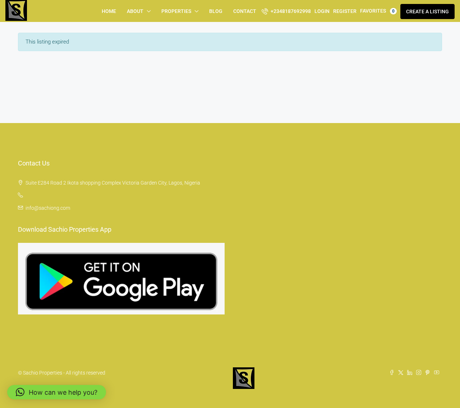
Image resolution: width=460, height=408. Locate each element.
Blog (215, 11)
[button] (56, 392)
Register (344, 11)
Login (322, 11)
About (135, 11)
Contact (244, 11)
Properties (176, 11)
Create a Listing (427, 11)
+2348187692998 (290, 11)
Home (109, 11)
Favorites (377, 11)
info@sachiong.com (48, 208)
